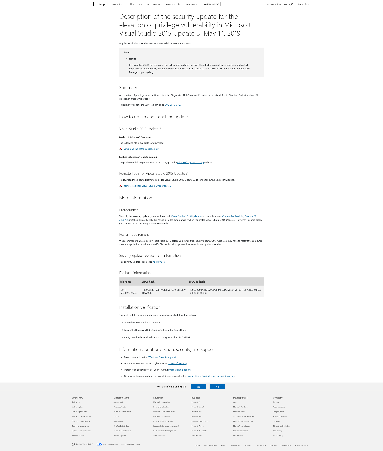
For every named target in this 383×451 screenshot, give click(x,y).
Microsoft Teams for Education (164, 411)
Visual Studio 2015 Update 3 (186, 216)
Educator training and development (166, 426)
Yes (198, 386)
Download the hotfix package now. (141, 148)
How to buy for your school (163, 421)
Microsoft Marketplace (241, 426)
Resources (190, 4)
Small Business (197, 435)
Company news (278, 411)
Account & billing (173, 4)
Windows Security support (162, 357)
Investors (276, 421)
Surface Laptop (77, 407)
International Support (179, 369)
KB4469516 (159, 261)
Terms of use (235, 445)
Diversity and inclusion (281, 426)
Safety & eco (261, 445)
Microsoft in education (161, 402)
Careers (276, 402)
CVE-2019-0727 (173, 104)
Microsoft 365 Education (162, 416)
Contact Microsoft (210, 445)
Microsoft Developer (240, 407)
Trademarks (248, 445)
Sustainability (278, 435)
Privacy (223, 445)
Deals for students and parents (164, 431)
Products (142, 4)
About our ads (286, 445)
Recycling (273, 445)
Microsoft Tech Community (243, 421)
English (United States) (84, 444)
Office (131, 4)
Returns (116, 416)
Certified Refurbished (121, 426)
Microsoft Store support (122, 411)
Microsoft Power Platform (201, 421)
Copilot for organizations (81, 421)
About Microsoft (279, 407)
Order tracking (119, 421)
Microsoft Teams (198, 426)
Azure (235, 402)
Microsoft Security (177, 363)
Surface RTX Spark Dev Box (81, 416)
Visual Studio (238, 435)
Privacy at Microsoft (280, 416)
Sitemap (197, 445)
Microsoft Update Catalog (190, 162)
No (217, 386)
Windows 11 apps (78, 435)
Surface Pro (76, 402)
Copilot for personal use (80, 426)
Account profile (119, 402)
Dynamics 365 (197, 411)
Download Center (120, 407)
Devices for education (161, 407)
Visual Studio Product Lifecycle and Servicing (211, 375)
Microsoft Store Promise (122, 431)
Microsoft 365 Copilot (199, 431)
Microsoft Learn (239, 411)
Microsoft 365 (118, 4)
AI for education (159, 435)
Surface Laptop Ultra (79, 411)
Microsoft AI (196, 402)
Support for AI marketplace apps (245, 416)
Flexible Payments (120, 435)
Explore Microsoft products (81, 431)
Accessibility (277, 431)
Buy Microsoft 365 (211, 4)
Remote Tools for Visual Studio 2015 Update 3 (147, 185)
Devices (156, 4)
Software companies (240, 431)
